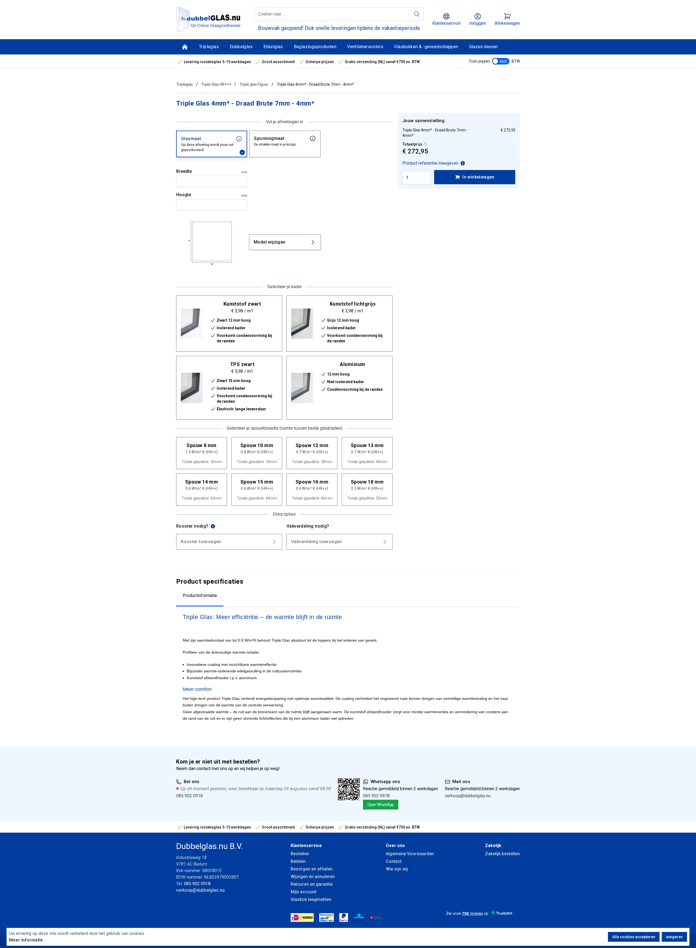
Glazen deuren (483, 46)
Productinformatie (200, 595)
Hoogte (211, 195)
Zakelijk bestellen (502, 853)
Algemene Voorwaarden (410, 853)
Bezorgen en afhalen (312, 869)
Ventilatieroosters (365, 46)
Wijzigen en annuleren (313, 876)
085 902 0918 (189, 795)
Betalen (298, 861)
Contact (394, 861)
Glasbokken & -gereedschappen (426, 46)
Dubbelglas (241, 46)
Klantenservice (306, 845)
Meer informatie (26, 940)
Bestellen (300, 853)
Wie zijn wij (397, 869)
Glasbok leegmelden (311, 899)
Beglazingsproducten (315, 46)
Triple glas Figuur (254, 84)
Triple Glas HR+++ (216, 84)
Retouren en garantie (312, 884)
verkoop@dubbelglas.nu (467, 795)
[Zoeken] (417, 14)
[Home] (185, 46)
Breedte (211, 171)
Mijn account (303, 891)
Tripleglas (209, 46)
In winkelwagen (478, 177)
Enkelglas (273, 46)
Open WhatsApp (380, 804)
